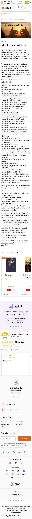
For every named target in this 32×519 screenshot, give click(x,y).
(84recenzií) (13, 279)
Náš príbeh (19, 424)
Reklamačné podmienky (23, 506)
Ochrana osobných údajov (16, 508)
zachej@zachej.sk (12, 410)
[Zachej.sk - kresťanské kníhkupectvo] (7, 8)
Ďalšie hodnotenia (15, 336)
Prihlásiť (24, 438)
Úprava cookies (16, 512)
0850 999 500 (11, 404)
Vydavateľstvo (5, 424)
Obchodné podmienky (8, 506)
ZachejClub (19, 422)
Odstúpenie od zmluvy (12, 510)
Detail (27, 2)
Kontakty (3, 422)
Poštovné (23, 510)
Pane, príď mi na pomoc (10, 276)
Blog (11, 19)
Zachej (5, 19)
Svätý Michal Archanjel (8, 228)
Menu (29, 9)
